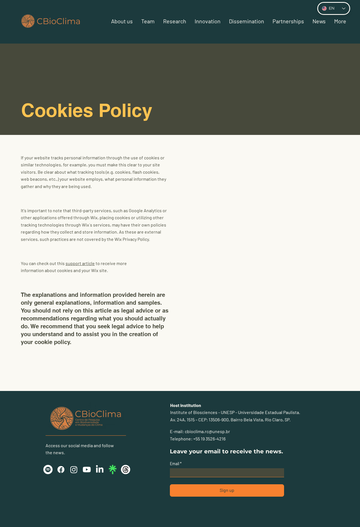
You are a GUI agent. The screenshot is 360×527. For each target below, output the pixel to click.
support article (80, 263)
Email (175, 464)
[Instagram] (73, 469)
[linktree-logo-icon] (112, 469)
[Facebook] (61, 469)
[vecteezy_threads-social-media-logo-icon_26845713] (125, 469)
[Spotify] (48, 469)
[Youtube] (86, 469)
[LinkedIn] (99, 469)
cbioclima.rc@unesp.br (207, 431)
